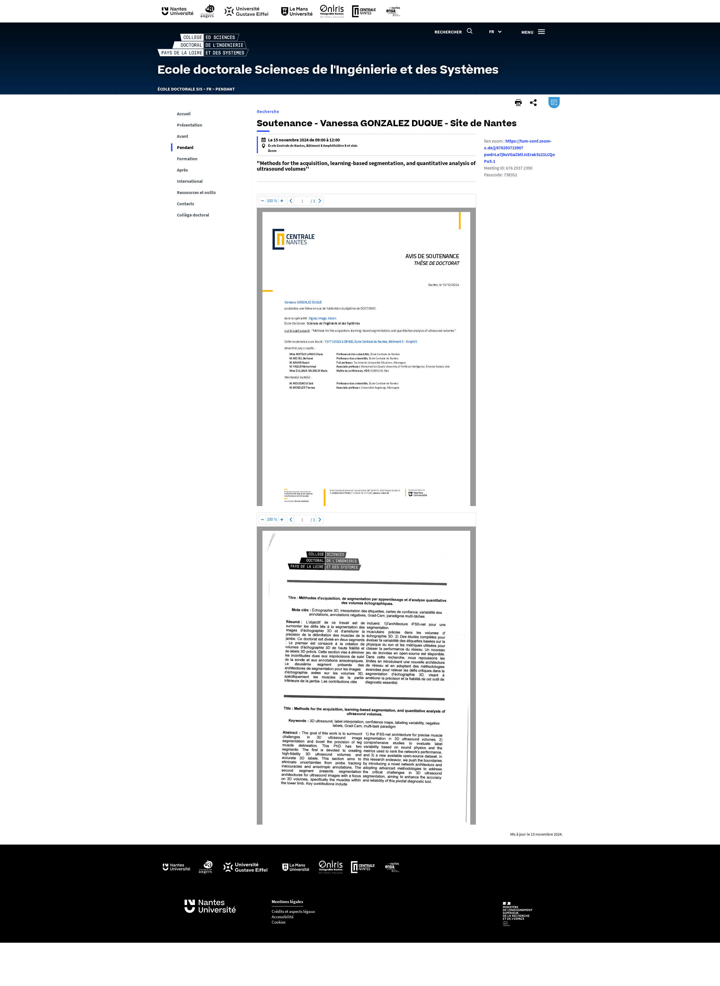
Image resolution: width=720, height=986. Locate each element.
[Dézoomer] (262, 200)
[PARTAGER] (533, 103)
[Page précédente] (290, 200)
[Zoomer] (281, 200)
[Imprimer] (518, 103)
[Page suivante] (319, 200)
